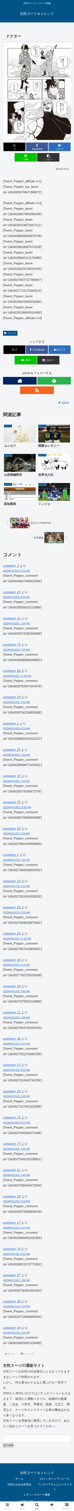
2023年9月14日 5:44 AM (16, 1175)
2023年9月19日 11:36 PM (17, 676)
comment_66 (11, 671)
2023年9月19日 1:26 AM (16, 755)
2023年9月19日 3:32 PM (16, 702)
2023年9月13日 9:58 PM (16, 1201)
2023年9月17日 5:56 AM (16, 912)
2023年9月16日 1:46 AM (16, 1017)
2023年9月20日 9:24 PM (16, 597)
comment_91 (11, 1170)
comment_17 (11, 1065)
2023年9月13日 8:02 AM (16, 1254)
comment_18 (11, 986)
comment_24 (11, 933)
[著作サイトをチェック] (20, 381)
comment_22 (11, 592)
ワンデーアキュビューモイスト (55, 1487)
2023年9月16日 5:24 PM (16, 965)
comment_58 (11, 907)
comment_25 (11, 749)
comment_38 (11, 1038)
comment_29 (11, 1091)
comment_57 (11, 1275)
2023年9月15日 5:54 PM (16, 1043)
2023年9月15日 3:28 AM (16, 1096)
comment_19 (11, 697)
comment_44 (11, 1327)
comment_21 (11, 1012)
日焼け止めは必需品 (19, 1484)
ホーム (19, 1478)
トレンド (11, 333)
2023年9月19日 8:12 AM (16, 728)
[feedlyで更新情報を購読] (54, 381)
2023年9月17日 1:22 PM (16, 886)
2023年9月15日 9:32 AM (16, 1070)
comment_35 (11, 776)
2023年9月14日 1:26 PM (16, 1149)
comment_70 (11, 1117)
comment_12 (11, 881)
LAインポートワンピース (55, 1478)
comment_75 (11, 802)
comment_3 (11, 565)
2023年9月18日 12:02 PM (17, 807)
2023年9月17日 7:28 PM (16, 860)
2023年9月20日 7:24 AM (16, 649)
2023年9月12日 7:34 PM (16, 1306)
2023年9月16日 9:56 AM (16, 991)
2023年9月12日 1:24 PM (16, 1332)
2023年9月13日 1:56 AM (16, 1280)
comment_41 (11, 618)
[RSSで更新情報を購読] (37, 390)
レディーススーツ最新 (37, 1494)
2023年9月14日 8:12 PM (16, 1122)
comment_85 (11, 828)
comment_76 (11, 644)
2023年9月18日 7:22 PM (16, 781)
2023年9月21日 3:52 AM (16, 571)
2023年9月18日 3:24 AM (16, 833)
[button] (48, 157)
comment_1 (11, 723)
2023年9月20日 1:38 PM (16, 623)
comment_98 (11, 1301)
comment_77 (11, 1143)
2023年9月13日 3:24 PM (16, 1227)
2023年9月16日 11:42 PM (17, 938)
